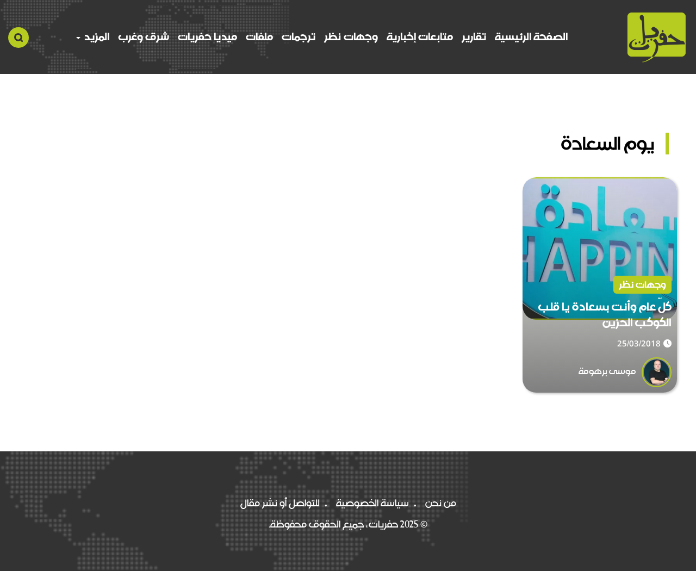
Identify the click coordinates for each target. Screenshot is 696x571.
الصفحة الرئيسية (531, 36)
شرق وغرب (143, 36)
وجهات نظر (351, 36)
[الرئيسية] (656, 37)
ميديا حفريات (207, 36)
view (666, 185)
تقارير (474, 36)
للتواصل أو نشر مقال (280, 503)
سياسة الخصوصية (372, 503)
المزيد (95, 36)
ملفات (259, 36)
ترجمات (298, 36)
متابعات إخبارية (420, 36)
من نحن (440, 503)
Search (18, 37)
